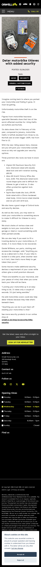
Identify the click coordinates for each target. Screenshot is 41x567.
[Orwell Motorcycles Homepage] (9, 4)
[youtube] (23, 384)
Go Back (21, 89)
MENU (10, 11)
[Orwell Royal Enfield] (38, 4)
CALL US (35, 11)
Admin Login (6, 490)
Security (24, 78)
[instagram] (11, 384)
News (13, 78)
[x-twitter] (17, 384)
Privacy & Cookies (18, 490)
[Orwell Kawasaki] (20, 4)
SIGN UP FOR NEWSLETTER (20, 342)
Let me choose (17, 548)
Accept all (20, 554)
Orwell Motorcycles (20, 83)
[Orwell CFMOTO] (34, 4)
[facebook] (5, 384)
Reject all (20, 560)
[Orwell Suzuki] (30, 4)
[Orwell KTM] (25, 4)
